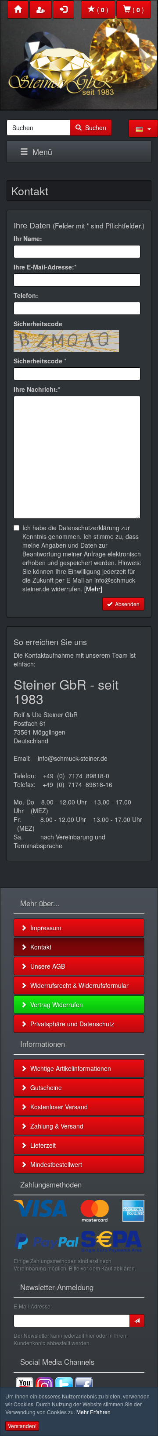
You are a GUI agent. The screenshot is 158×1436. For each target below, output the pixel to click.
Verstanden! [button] (22, 1425)
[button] (143, 128)
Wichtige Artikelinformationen (69, 1068)
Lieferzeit (41, 1145)
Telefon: (26, 295)
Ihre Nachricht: (36, 389)
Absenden (126, 604)
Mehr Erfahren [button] (93, 1411)
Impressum (44, 927)
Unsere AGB (46, 966)
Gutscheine (44, 1087)
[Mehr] (93, 588)
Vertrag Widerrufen (55, 1004)
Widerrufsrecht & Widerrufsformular (78, 985)
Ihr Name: (28, 238)
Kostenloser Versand (57, 1106)
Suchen (94, 127)
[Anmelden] (136, 1320)
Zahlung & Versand (55, 1126)
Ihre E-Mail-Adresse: (44, 266)
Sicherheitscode (38, 323)
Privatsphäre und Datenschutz (70, 1023)
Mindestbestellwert (54, 1164)
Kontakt (39, 946)
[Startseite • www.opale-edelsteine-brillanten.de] (79, 53)
